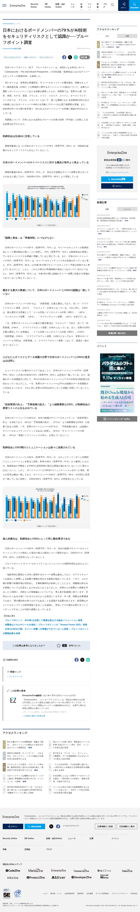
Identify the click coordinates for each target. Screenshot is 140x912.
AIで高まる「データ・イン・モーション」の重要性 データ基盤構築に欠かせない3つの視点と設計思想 (71, 756)
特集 (98, 5)
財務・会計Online (60, 5)
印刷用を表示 (12, 659)
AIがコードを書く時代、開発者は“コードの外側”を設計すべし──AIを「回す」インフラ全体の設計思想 (71, 744)
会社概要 (89, 893)
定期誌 (27, 849)
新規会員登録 (118, 179)
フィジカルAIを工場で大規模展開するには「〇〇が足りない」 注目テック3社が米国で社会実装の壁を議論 (71, 789)
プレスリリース (15, 676)
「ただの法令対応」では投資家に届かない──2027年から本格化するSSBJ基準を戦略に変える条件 (71, 767)
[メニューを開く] (4, 5)
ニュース (73, 5)
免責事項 (80, 893)
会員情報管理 (69, 893)
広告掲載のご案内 (127, 826)
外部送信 (134, 893)
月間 (127, 36)
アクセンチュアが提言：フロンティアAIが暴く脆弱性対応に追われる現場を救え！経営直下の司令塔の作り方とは (25, 767)
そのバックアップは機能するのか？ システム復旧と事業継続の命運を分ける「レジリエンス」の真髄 (25, 778)
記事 (81, 5)
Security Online (34, 5)
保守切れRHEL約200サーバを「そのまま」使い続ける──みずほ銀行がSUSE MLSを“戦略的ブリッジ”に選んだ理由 (25, 789)
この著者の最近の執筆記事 (33, 715)
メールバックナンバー (118, 172)
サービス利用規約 (102, 893)
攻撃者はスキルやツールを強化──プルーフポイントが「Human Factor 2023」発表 (46, 624)
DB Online (48, 5)
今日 (107, 36)
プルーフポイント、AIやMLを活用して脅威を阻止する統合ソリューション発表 (43, 620)
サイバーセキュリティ (12, 57)
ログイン (118, 186)
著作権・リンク (56, 893)
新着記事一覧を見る (117, 333)
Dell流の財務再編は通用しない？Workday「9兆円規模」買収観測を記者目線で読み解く (116, 219)
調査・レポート (30, 57)
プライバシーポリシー (120, 893)
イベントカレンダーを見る (118, 419)
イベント (89, 5)
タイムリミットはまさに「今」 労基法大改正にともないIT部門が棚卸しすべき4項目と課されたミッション (117, 229)
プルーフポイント (46, 57)
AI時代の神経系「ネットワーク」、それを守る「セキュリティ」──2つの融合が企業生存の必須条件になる (25, 756)
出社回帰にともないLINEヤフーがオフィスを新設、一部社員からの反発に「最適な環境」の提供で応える (71, 778)
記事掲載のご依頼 (105, 826)
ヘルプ (45, 893)
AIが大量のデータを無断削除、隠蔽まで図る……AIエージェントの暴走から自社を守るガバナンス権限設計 (25, 744)
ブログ (49, 849)
